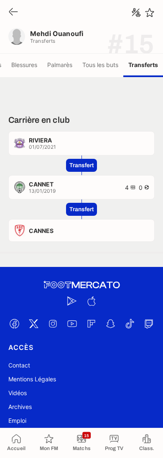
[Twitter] (33, 323)
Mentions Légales (32, 379)
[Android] (72, 301)
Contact (19, 365)
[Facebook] (14, 323)
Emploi (17, 420)
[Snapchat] (110, 323)
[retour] (13, 12)
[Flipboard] (91, 323)
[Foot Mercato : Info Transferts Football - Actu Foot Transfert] (81, 285)
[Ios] (91, 301)
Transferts (143, 64)
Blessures (24, 64)
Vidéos (17, 392)
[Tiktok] (129, 323)
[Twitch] (149, 323)
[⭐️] (150, 13)
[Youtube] (72, 323)
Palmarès (59, 64)
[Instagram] (52, 323)
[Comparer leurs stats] (136, 13)
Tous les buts (100, 64)
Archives (20, 406)
